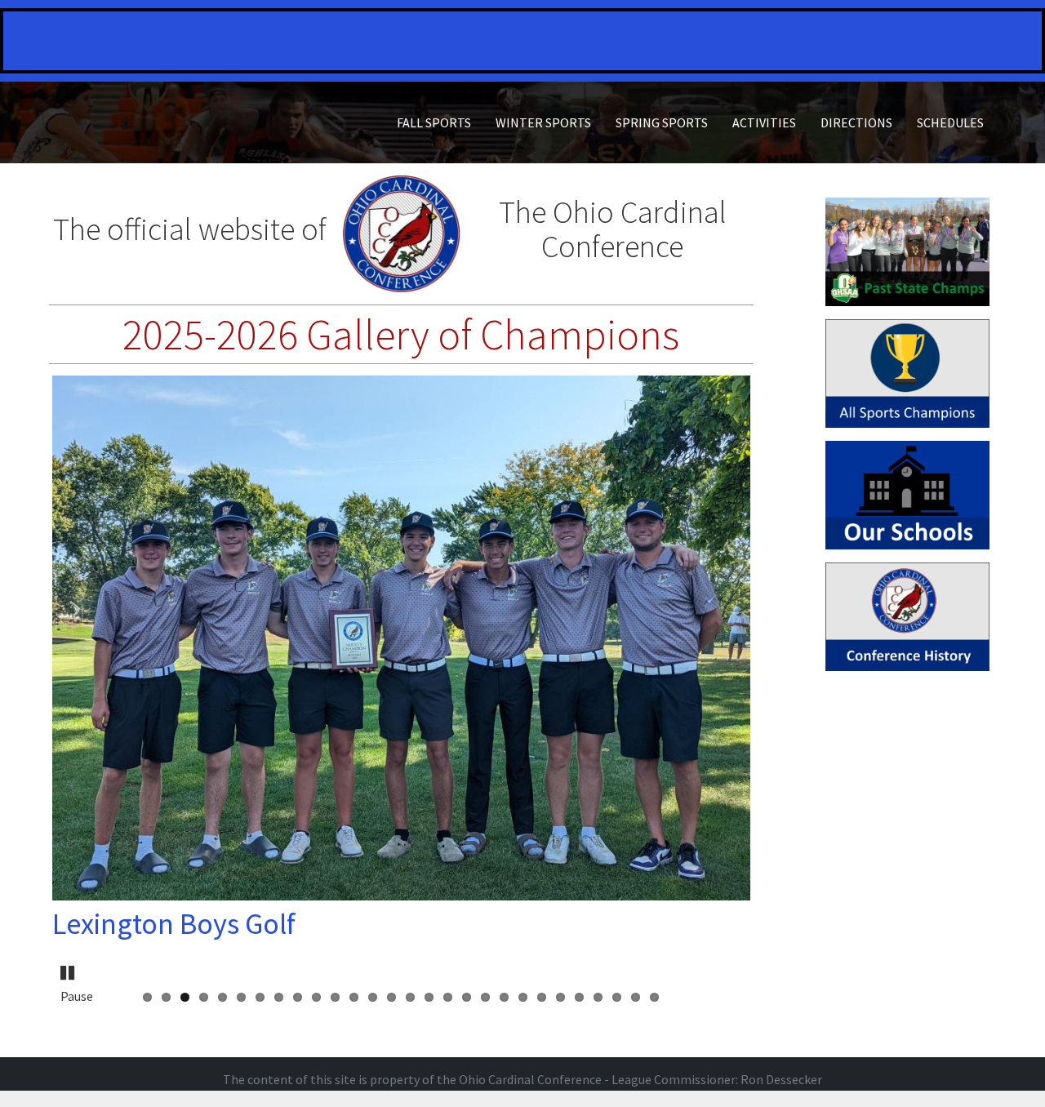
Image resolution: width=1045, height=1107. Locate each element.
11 (335, 997)
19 (485, 997)
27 (635, 997)
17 (447, 997)
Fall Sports (434, 122)
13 (372, 997)
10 (316, 997)
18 (466, 997)
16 (429, 997)
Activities (764, 122)
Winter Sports (543, 122)
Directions (856, 122)
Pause (68, 968)
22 (541, 997)
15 (410, 997)
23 (560, 997)
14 (391, 997)
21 (522, 997)
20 (504, 997)
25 (598, 997)
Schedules (950, 122)
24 (579, 997)
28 (654, 997)
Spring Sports (662, 122)
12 (353, 997)
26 (616, 997)
